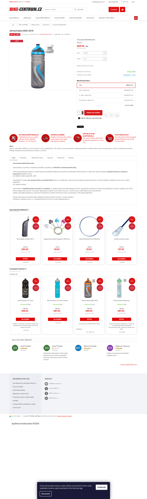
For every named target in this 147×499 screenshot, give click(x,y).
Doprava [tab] (50, 158)
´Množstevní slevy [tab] (37, 158)
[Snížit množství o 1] (82, 113)
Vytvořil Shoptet (16, 416)
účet (28, 2)
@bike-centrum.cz (54, 393)
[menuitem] (14, 18)
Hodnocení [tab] (60, 158)
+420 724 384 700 (113, 2)
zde (81, 488)
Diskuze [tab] (71, 158)
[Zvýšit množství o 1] (82, 112)
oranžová (79, 329)
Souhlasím (101, 487)
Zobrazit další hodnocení (128, 365)
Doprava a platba (18, 387)
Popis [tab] (13, 158)
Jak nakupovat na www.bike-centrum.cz (24, 383)
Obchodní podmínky (19, 390)
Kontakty (15, 401)
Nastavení (46, 494)
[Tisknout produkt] (105, 115)
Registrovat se (13, 2)
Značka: (57, 34)
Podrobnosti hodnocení (45, 34)
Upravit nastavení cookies (64, 416)
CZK (133, 2)
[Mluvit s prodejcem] (111, 115)
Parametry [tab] (23, 158)
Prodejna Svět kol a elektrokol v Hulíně (24, 404)
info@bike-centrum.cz (55, 384)
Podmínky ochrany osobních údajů (23, 397)
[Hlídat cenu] (117, 115)
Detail (25, 259)
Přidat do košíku (93, 113)
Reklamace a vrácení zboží (21, 394)
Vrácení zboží (17, 408)
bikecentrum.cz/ (53, 398)
